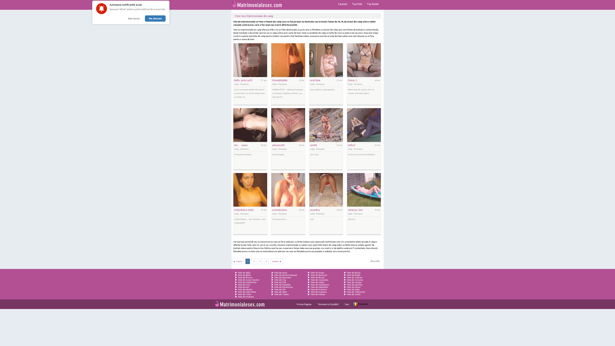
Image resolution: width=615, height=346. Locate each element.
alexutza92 (278, 145)
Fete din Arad (280, 273)
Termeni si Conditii (328, 304)
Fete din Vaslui (354, 294)
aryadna (315, 210)
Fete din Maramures (283, 287)
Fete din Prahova (319, 289)
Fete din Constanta (319, 280)
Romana (363, 304)
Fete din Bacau (354, 273)
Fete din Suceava (319, 292)
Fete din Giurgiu (354, 282)
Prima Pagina (304, 304)
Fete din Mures (354, 287)
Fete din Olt (279, 289)
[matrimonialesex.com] (257, 5)
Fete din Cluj (280, 280)
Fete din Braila (353, 275)
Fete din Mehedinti (319, 287)
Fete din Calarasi (354, 277)
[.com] (239, 304)
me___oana (240, 145)
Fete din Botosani (319, 275)
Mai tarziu (134, 18)
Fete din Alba (244, 273)
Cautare (342, 4)
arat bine (315, 80)
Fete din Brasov (245, 277)
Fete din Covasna (355, 280)
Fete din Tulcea (281, 294)
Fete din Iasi (243, 287)
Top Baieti (373, 4)
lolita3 (351, 145)
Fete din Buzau (317, 277)
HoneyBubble (279, 80)
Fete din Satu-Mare (247, 292)
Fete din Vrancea (246, 297)
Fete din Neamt (245, 289)
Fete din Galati (317, 282)
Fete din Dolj (280, 282)
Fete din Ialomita (354, 285)
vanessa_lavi (355, 210)
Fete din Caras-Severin (248, 280)
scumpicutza (279, 210)
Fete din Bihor (244, 275)
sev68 (313, 145)
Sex (347, 304)
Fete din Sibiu (280, 292)
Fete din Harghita (282, 285)
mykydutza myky (244, 210)
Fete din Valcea (318, 294)
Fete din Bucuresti (282, 277)
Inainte (275, 261)
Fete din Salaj (353, 289)
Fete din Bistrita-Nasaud (285, 275)
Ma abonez (155, 18)
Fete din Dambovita (247, 282)
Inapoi (239, 261)
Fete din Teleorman (356, 292)
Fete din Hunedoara (320, 285)
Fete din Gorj (244, 285)
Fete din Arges (317, 273)
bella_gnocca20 (243, 80)
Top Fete (357, 4)
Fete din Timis (244, 294)
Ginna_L (352, 80)
